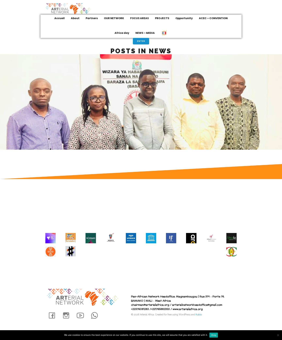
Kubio (199, 314)
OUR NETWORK (114, 18)
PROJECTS (162, 18)
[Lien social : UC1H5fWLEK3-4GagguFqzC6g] (82, 315)
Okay (213, 335)
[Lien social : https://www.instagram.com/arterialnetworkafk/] (68, 315)
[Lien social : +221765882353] (96, 315)
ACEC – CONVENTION (213, 18)
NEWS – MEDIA (145, 33)
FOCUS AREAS (139, 18)
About (75, 18)
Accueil (59, 18)
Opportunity (184, 18)
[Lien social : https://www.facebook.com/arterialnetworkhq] (54, 315)
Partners (92, 18)
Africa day (122, 33)
